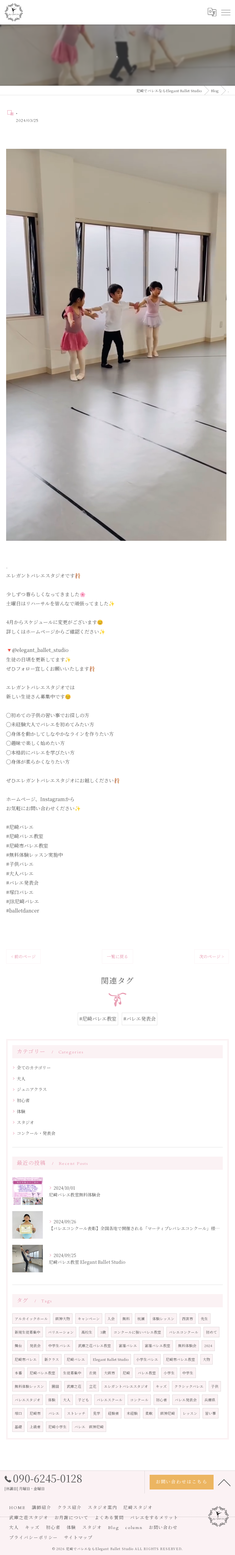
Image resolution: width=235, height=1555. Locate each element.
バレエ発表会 (186, 1399)
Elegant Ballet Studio (111, 1359)
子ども (83, 1399)
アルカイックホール (31, 1318)
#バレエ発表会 (139, 1018)
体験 (21, 1111)
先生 (204, 1318)
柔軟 (149, 1413)
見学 (96, 1413)
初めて (211, 1332)
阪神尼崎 (167, 1413)
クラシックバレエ (188, 1386)
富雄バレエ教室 (157, 1345)
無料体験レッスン (29, 1386)
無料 (126, 1318)
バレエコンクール (183, 1332)
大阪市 (109, 1372)
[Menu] (225, 12)
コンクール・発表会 (36, 1133)
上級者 (35, 1426)
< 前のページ (23, 956)
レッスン (190, 1413)
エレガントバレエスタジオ (126, 1386)
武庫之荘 (74, 1386)
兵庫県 (209, 1399)
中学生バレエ (59, 1345)
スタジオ (25, 1122)
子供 (214, 1386)
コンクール (139, 1399)
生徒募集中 (72, 1372)
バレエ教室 (147, 1372)
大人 (21, 1078)
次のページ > (211, 956)
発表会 (35, 1345)
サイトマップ (78, 1538)
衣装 (92, 1372)
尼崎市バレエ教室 (180, 1359)
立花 (92, 1386)
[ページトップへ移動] (224, 1482)
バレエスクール (109, 1399)
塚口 (18, 1413)
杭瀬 (141, 1318)
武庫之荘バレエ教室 (94, 1345)
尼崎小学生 (57, 1426)
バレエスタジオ (27, 1399)
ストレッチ (76, 1413)
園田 (55, 1386)
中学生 (187, 1372)
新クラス (51, 1359)
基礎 (18, 1426)
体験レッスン (163, 1318)
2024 (208, 1345)
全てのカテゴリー (34, 1067)
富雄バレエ (128, 1345)
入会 (111, 1318)
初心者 (23, 1100)
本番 (18, 1372)
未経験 (132, 1413)
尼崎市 (35, 1413)
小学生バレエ (147, 1359)
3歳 (103, 1332)
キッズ (161, 1386)
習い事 (210, 1413)
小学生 (169, 1372)
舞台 (18, 1345)
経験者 (113, 1413)
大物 (206, 1359)
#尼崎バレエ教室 (98, 1018)
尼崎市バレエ (26, 1359)
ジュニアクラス (32, 1089)
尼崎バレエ (76, 1359)
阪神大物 (62, 1318)
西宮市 (187, 1318)
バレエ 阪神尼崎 (89, 1426)
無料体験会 (187, 1345)
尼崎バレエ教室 (42, 1372)
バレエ (53, 1413)
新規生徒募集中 (27, 1332)
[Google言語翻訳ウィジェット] (212, 12)
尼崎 (126, 1372)
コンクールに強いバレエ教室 (137, 1332)
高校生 (86, 1332)
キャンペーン (89, 1318)
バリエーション (61, 1332)
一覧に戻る (117, 956)
